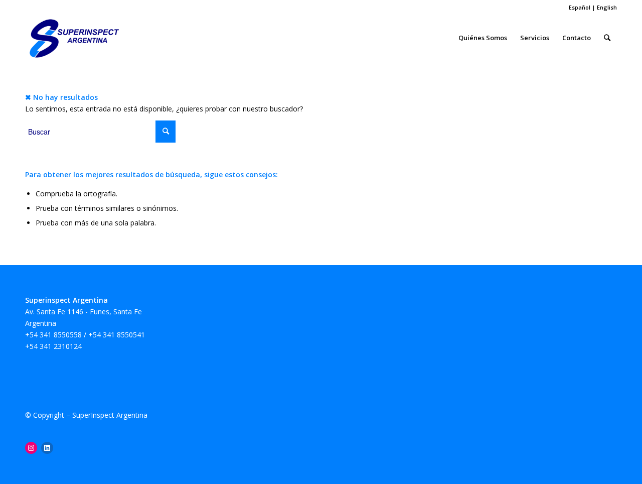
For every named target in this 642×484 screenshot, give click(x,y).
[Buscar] (607, 38)
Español (580, 7)
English (607, 7)
